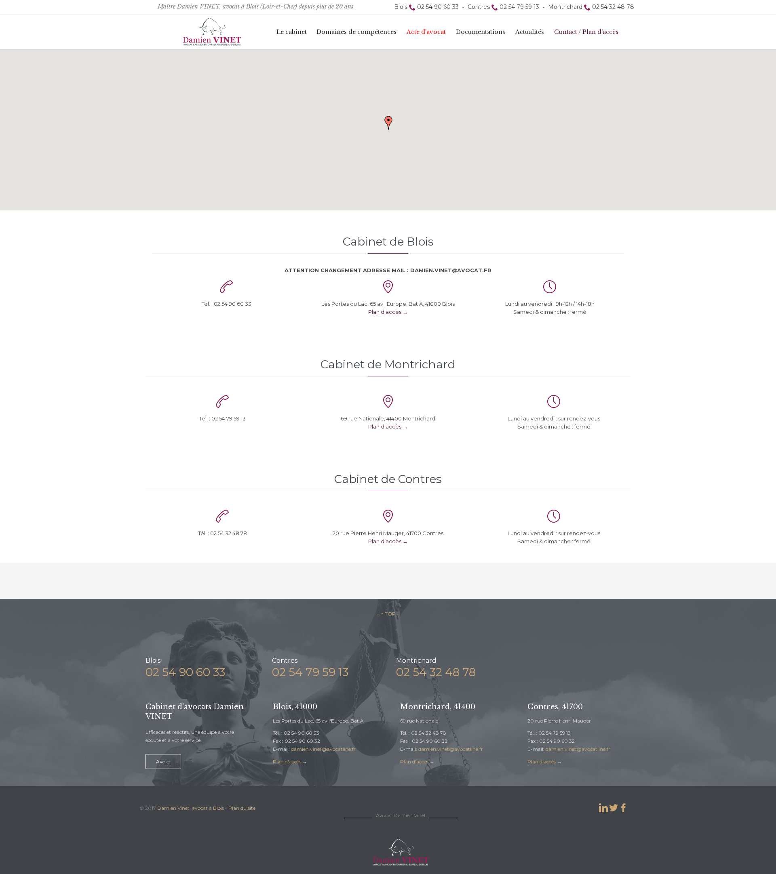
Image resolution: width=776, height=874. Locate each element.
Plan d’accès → (388, 312)
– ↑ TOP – (388, 614)
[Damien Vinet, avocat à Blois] (212, 32)
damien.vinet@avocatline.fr (323, 749)
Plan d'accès (287, 761)
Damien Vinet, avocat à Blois (190, 808)
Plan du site (241, 808)
